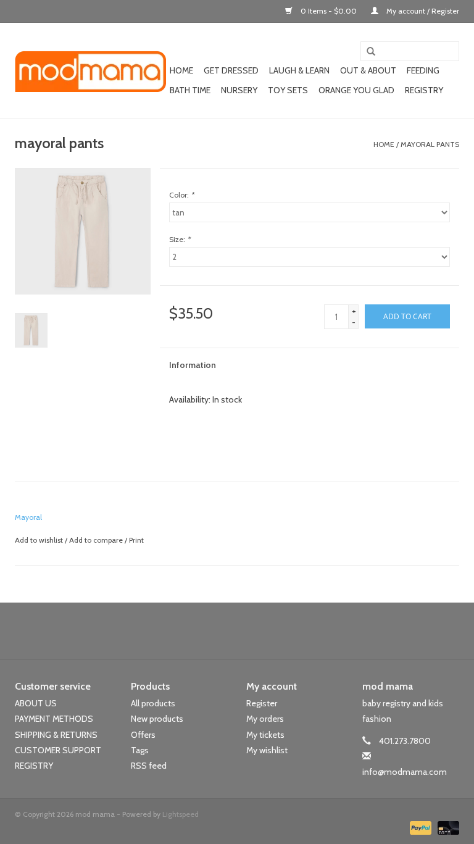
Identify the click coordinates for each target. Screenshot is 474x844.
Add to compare (97, 540)
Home (181, 70)
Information (192, 364)
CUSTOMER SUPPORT (58, 750)
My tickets (265, 734)
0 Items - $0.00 (329, 10)
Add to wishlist (39, 540)
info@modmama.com (404, 771)
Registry (424, 90)
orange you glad (356, 90)
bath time (190, 90)
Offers (143, 734)
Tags (140, 750)
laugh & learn (299, 70)
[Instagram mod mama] (258, 631)
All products (153, 703)
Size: (179, 239)
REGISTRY (34, 765)
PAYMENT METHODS (54, 718)
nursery (239, 90)
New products (157, 718)
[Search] (366, 51)
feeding (423, 70)
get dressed (231, 70)
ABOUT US (36, 703)
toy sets (288, 90)
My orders (265, 718)
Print (136, 540)
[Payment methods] (419, 827)
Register (261, 703)
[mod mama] (90, 71)
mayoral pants (430, 144)
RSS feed (149, 765)
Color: (181, 194)
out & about (368, 70)
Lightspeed (180, 814)
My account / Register (422, 10)
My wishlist (267, 750)
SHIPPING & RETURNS (56, 734)
